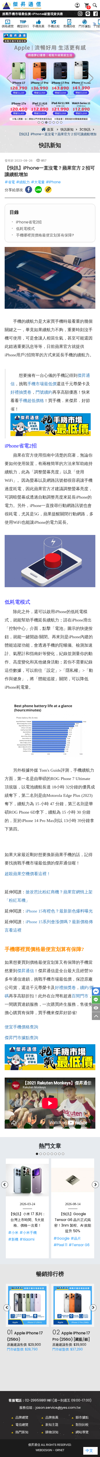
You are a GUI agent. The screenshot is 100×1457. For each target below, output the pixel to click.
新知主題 (51, 1424)
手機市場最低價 (42, 384)
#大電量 (38, 182)
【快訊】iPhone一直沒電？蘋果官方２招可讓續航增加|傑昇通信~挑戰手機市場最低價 (27, 8)
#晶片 (76, 1238)
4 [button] (50, 122)
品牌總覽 (21, 1417)
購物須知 (51, 1432)
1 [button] (39, 122)
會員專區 (77, 5)
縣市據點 (82, 1417)
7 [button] (61, 122)
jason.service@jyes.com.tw (58, 1407)
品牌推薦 (51, 1417)
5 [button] (54, 122)
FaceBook (96, 991)
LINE (96, 999)
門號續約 (44, 392)
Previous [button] (9, 77)
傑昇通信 (25, 970)
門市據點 (85, 26)
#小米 (13, 1232)
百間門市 (80, 996)
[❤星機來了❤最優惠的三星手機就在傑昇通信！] (50, 78)
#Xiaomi (27, 1239)
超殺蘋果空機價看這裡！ (28, 873)
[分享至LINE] (38, 189)
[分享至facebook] (28, 189)
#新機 (13, 1239)
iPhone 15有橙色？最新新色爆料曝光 (59, 911)
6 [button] (57, 122)
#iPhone (53, 182)
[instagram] (80, 13)
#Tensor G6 (79, 1244)
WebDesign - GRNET (50, 1450)
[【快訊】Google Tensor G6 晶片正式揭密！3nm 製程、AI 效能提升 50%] (72, 1180)
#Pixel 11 (60, 1244)
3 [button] (46, 122)
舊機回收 (69, 26)
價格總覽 (8, 26)
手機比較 (54, 26)
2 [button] (42, 122)
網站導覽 (82, 1432)
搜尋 (95, 5)
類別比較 (82, 1424)
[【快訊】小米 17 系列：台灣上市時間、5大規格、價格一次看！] (27, 1180)
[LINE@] (88, 13)
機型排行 (23, 26)
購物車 (89, 7)
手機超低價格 (31, 400)
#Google (61, 1238)
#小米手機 (28, 1232)
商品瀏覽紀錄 (96, 1008)
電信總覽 (21, 1424)
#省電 (10, 182)
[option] (50, 78)
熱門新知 (21, 1432)
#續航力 (23, 182)
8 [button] (63, 1154)
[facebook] (95, 13)
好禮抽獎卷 (20, 392)
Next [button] (90, 77)
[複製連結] (48, 189)
